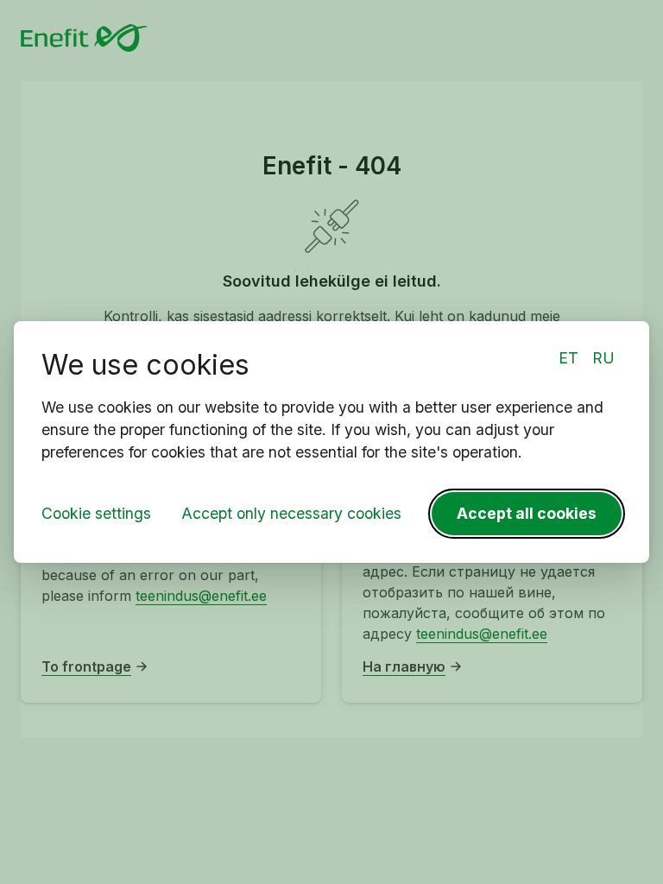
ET (568, 358)
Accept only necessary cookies (291, 513)
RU (603, 358)
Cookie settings (96, 513)
